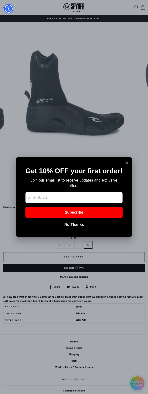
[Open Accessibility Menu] (8, 9)
